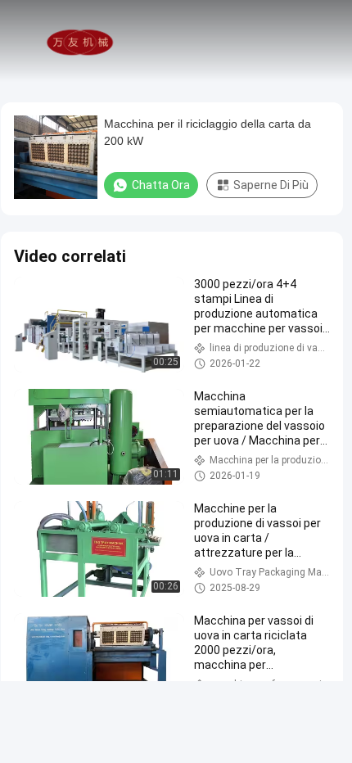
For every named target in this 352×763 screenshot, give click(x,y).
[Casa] (80, 40)
